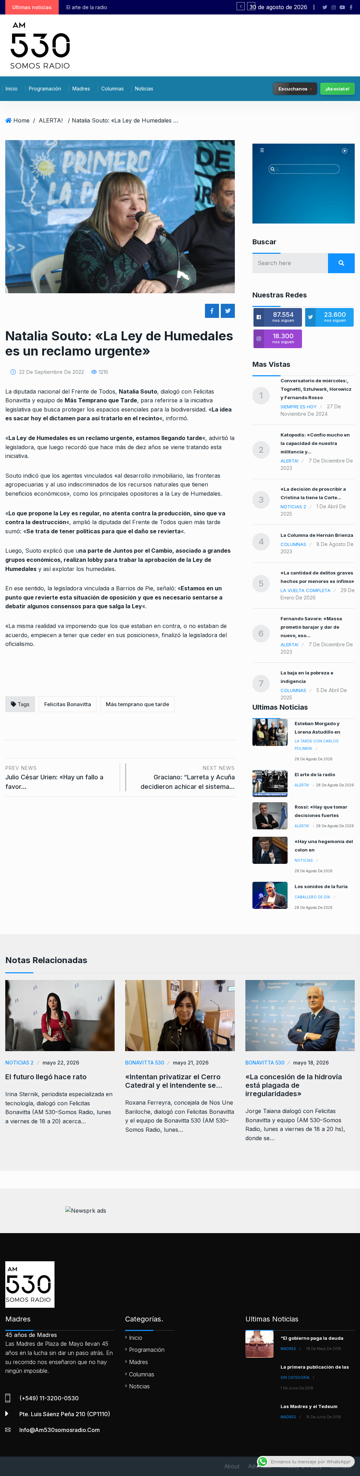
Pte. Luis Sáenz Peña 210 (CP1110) (64, 1414)
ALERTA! (51, 120)
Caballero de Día (312, 897)
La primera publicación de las (315, 1367)
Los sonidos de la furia (321, 886)
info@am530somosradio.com (59, 1429)
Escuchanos (293, 88)
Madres (81, 89)
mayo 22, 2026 (61, 1063)
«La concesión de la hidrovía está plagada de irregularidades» (293, 1085)
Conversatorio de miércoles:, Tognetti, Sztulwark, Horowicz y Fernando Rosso (316, 389)
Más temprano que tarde (137, 704)
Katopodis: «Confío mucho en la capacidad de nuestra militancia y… (315, 443)
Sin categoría (295, 1377)
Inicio (12, 89)
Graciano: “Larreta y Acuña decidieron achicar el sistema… (187, 777)
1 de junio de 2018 (297, 1388)
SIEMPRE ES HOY (299, 406)
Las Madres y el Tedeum (309, 1406)
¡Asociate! (337, 89)
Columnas (112, 89)
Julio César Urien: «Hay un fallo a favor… (54, 777)
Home (21, 120)
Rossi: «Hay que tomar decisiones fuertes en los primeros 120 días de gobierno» (177, 7)
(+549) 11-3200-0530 (49, 1398)
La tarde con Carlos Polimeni (317, 744)
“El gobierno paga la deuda (312, 1338)
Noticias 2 (293, 506)
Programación (45, 89)
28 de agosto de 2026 (314, 759)
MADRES (288, 1348)
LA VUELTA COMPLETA (305, 590)
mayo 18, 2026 (311, 1063)
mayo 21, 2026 (190, 1063)
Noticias (144, 89)
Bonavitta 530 (144, 1063)
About (231, 1466)
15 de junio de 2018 (323, 1417)
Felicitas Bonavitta (67, 704)
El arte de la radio (315, 774)
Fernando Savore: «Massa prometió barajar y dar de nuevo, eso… (311, 627)
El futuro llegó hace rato (45, 1077)
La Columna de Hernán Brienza (317, 535)
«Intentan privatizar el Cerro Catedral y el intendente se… (173, 1081)
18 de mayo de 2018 (323, 1348)
